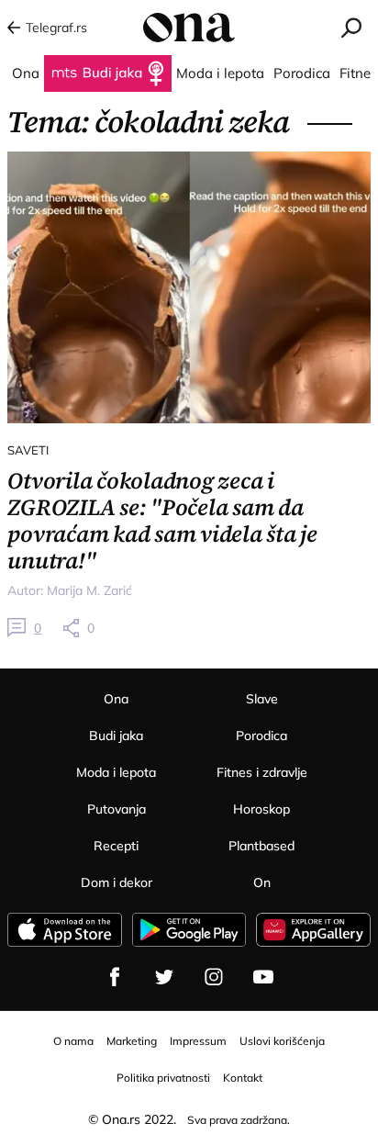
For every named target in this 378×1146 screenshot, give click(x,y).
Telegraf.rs (56, 27)
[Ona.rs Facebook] (114, 977)
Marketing (131, 1041)
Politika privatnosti (163, 1077)
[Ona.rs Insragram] (213, 977)
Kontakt (242, 1077)
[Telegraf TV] (263, 977)
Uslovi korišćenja (282, 1041)
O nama (73, 1041)
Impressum (198, 1041)
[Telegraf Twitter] (164, 977)
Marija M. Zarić (89, 590)
